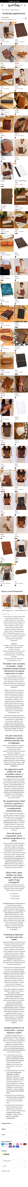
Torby (20, 608)
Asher (16, 300)
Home (2, 9)
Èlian (16, 464)
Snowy (17, 441)
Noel (2, 511)
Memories (17, 347)
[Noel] (7, 501)
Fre (1, 417)
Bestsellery (7, 608)
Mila (2, 134)
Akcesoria (7, 9)
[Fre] (7, 407)
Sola (2, 63)
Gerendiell (3, 206)
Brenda (3, 394)
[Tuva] (7, 454)
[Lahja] (21, 30)
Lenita (2, 581)
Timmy (2, 347)
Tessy (16, 157)
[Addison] (21, 53)
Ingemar (17, 134)
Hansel (17, 417)
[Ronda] (21, 77)
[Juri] (21, 571)
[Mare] (21, 360)
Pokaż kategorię (6, 610)
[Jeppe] (7, 147)
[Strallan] (7, 171)
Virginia (17, 558)
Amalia (2, 40)
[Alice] (7, 313)
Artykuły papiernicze (15, 9)
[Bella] (21, 243)
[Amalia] (7, 30)
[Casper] (21, 219)
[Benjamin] (7, 243)
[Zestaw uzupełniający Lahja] (21, 171)
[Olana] (21, 501)
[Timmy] (7, 337)
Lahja (16, 40)
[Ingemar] (21, 124)
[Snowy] (21, 430)
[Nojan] (7, 524)
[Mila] (7, 124)
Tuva (2, 464)
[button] (25, 5)
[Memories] (21, 337)
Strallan (3, 181)
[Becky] (21, 266)
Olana (16, 511)
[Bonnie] (7, 290)
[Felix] (7, 77)
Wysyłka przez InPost (14, 1)
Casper (17, 229)
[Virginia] (21, 548)
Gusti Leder (7, 1171)
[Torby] (20, 601)
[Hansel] (21, 407)
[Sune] (7, 548)
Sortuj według (5, 17)
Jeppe (2, 157)
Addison (17, 63)
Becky (16, 276)
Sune (2, 558)
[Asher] (21, 290)
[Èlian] (21, 454)
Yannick (17, 110)
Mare (16, 370)
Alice (2, 323)
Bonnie (2, 300)
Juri (15, 581)
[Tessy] (21, 147)
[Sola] (7, 53)
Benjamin (3, 253)
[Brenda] (7, 384)
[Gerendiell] (7, 196)
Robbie (17, 394)
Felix (2, 87)
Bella (16, 253)
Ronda (16, 87)
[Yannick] (21, 100)
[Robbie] (21, 384)
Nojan (2, 534)
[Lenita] (7, 571)
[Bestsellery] (7, 601)
